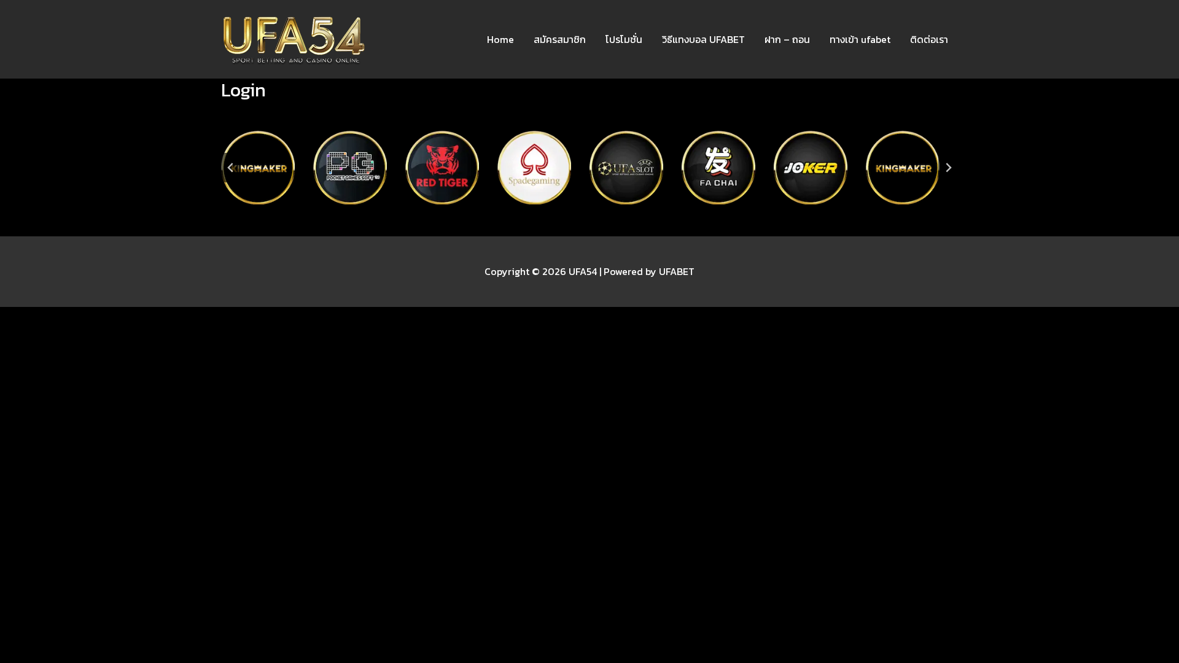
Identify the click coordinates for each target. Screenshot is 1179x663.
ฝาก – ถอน (787, 39)
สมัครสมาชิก (560, 39)
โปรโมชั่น (623, 39)
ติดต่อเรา (929, 39)
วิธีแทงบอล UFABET (703, 39)
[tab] (560, 215)
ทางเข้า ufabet (860, 39)
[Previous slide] (231, 167)
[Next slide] (948, 167)
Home (500, 39)
